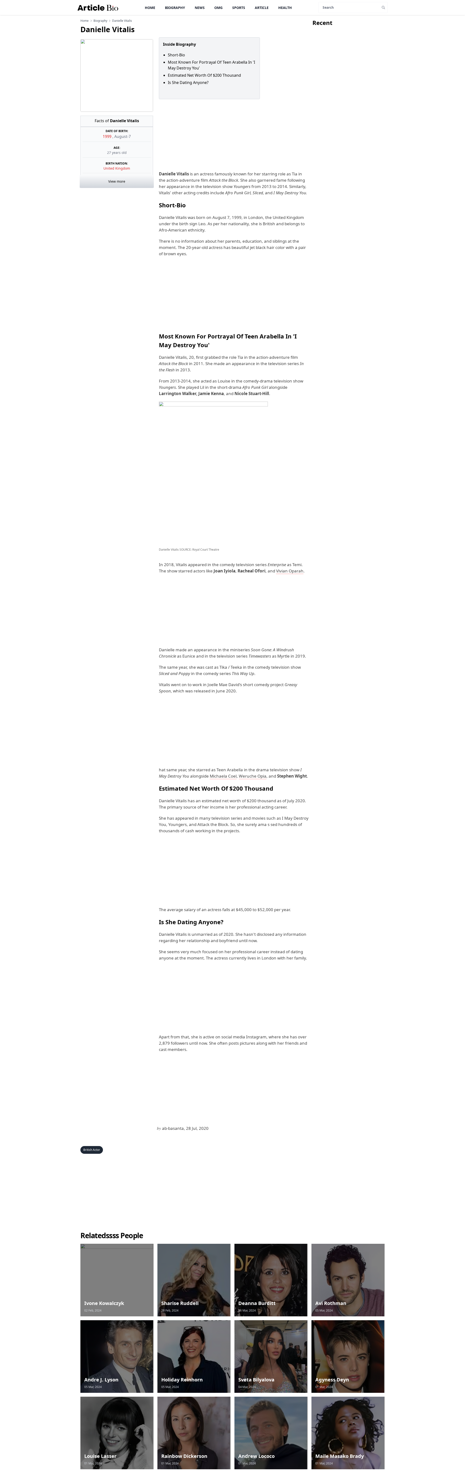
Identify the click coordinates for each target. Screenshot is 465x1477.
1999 (107, 136)
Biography (175, 7)
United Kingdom (116, 168)
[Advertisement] (233, 135)
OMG (218, 7)
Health (285, 7)
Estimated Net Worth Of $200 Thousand (204, 75)
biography (100, 21)
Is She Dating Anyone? (188, 82)
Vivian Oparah (289, 571)
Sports (238, 7)
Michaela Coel (223, 776)
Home (150, 7)
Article (262, 7)
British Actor (91, 1150)
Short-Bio (176, 55)
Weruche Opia (252, 776)
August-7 (122, 136)
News (200, 7)
